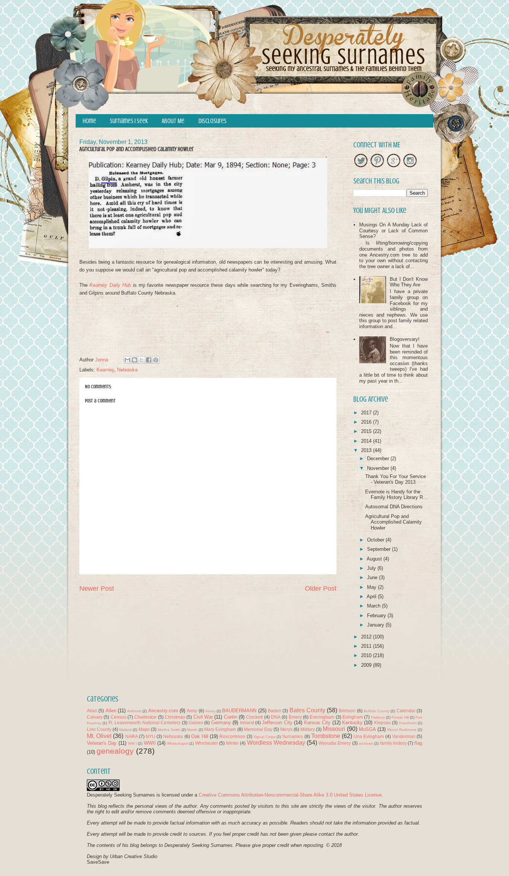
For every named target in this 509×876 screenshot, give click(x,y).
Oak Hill (199, 736)
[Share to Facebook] (148, 360)
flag (418, 743)
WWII (150, 743)
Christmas (175, 717)
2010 (367, 655)
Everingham (322, 717)
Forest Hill (400, 717)
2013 (367, 450)
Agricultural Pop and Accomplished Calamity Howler (393, 522)
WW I (132, 743)
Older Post (320, 588)
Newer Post (96, 588)
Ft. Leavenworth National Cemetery (144, 722)
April (372, 596)
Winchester (206, 743)
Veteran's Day (102, 743)
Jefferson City (277, 722)
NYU (150, 736)
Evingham (352, 717)
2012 (367, 637)
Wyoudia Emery (335, 743)
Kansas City (317, 722)
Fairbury (378, 717)
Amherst (134, 711)
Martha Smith (169, 730)
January (376, 625)
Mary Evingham (220, 729)
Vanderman (403, 736)
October (376, 540)
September (379, 549)
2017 (367, 412)
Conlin (230, 717)
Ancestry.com (163, 710)
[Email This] (127, 360)
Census (118, 717)
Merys (286, 729)
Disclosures (213, 121)
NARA (131, 736)
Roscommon (232, 736)
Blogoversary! (405, 339)
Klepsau (382, 722)
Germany (221, 722)
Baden (274, 710)
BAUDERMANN (239, 710)
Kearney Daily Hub (110, 285)
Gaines (196, 722)
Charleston (145, 717)
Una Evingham (369, 736)
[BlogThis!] (134, 360)
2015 (367, 431)
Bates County (307, 710)
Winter (232, 743)
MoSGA (367, 729)
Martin (192, 730)
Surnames (292, 736)
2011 (367, 646)
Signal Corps (264, 737)
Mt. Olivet (99, 736)
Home (89, 121)
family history (393, 743)
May (372, 587)
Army (192, 710)
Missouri (334, 729)
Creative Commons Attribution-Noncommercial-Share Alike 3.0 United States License (290, 795)
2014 (367, 441)
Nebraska (127, 370)
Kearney (105, 370)
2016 (367, 422)
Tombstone (325, 736)
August (375, 559)
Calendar (405, 710)
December (379, 458)
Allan (92, 710)
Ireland (247, 722)
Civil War (203, 717)
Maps (144, 729)
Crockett (254, 717)
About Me (173, 121)
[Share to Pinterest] (155, 360)
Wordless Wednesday (276, 743)
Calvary (94, 717)
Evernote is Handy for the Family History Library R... (396, 494)
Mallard (125, 730)
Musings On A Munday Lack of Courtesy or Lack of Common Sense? (393, 230)
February (377, 615)
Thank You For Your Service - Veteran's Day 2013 (395, 479)
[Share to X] (141, 360)
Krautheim (408, 723)
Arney (210, 711)
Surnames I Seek (129, 121)
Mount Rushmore (402, 730)
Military (307, 729)
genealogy (115, 751)
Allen (110, 710)
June (373, 577)
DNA (276, 717)
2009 (367, 665)
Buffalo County (376, 711)
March (374, 606)
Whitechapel (177, 743)
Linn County (99, 729)
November (379, 468)
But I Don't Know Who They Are (409, 282)
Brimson (347, 710)
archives (366, 743)
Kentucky (352, 722)
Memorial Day (258, 729)
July (372, 568)
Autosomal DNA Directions (394, 506)
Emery (295, 717)
